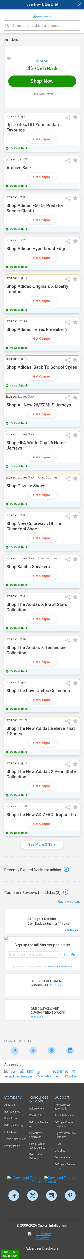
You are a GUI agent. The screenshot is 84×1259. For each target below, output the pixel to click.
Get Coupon (42, 139)
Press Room (11, 1118)
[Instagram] (69, 1050)
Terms (50, 966)
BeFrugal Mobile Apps (38, 1124)
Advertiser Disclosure (42, 1248)
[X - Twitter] (32, 1050)
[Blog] (50, 1050)
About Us (9, 1104)
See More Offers (42, 844)
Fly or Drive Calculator (35, 1135)
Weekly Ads (35, 1115)
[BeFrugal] (42, 14)
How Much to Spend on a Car (37, 1145)
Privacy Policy (64, 966)
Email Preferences (64, 1115)
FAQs (57, 1143)
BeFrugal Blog (12, 1111)
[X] (32, 1195)
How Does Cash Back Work (63, 1106)
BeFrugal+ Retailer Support (64, 1166)
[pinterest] (70, 1195)
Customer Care (62, 1157)
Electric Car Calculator (35, 1156)
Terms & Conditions (15, 1139)
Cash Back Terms (42, 93)
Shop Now (42, 81)
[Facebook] (13, 1051)
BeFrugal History (13, 1125)
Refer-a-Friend (37, 1108)
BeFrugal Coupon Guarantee (64, 1124)
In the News (10, 1132)
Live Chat (59, 1150)
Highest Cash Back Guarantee (65, 1135)
